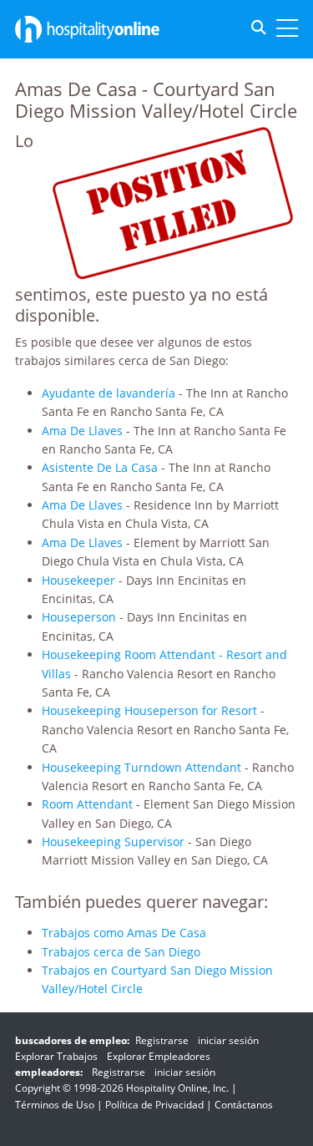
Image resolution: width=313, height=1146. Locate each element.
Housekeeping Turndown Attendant (141, 767)
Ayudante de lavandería (108, 393)
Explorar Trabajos (56, 1056)
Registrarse (162, 1040)
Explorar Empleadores (158, 1056)
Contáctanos (244, 1105)
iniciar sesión (228, 1040)
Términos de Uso (54, 1105)
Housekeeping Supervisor (113, 841)
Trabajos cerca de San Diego (121, 952)
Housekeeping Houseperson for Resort (149, 710)
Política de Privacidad (154, 1105)
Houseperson (79, 617)
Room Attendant (87, 804)
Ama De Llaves (82, 431)
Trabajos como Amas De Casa (124, 933)
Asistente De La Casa (100, 467)
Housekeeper (78, 580)
